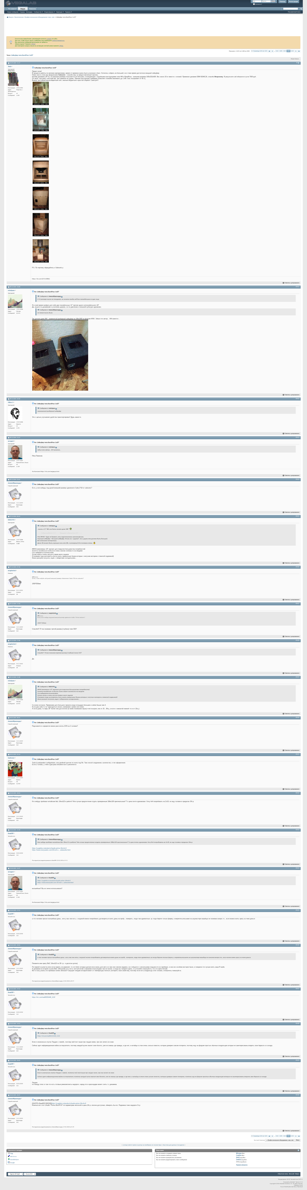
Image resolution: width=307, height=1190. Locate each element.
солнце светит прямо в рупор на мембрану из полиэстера (142, 1145)
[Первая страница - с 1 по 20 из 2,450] (269, 51)
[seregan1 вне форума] (15, 452)
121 (284, 51)
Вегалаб (291, 1174)
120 (281, 51)
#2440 (297, 1095)
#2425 (297, 516)
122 (288, 51)
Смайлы (239, 1155)
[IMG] (238, 1157)
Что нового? (12, 9)
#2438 (297, 1023)
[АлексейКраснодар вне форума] (15, 494)
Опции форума (48, 12)
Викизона (32, 9)
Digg (11, 1153)
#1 (297, 63)
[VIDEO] (238, 1160)
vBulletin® (292, 1182)
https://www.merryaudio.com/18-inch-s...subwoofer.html (51, 850)
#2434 (297, 868)
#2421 (297, 286)
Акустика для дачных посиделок (173, 1145)
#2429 (297, 677)
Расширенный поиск (294, 12)
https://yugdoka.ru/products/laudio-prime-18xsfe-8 (49, 848)
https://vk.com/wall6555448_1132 (43, 997)
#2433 (297, 829)
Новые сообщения (12, 12)
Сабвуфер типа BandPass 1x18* (22, 55)
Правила (67, 12)
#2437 (297, 988)
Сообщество (37, 12)
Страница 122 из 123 (260, 51)
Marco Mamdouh (298, 1186)
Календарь (29, 12)
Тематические (18, 17)
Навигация (59, 12)
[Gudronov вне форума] (15, 769)
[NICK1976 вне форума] (15, 531)
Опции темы (294, 59)
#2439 (297, 1060)
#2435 (297, 910)
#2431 (297, 754)
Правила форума (241, 1165)
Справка (22, 12)
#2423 (297, 437)
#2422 (297, 398)
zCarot (301, 1185)
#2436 (297, 945)
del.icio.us (13, 1156)
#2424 (297, 479)
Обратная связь (283, 1174)
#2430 (297, 717)
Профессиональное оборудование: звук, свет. (40, 17)
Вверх (297, 1140)
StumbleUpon (14, 1159)
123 (292, 51)
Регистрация (293, 1)
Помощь (282, 1)
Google (12, 1163)
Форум (22, 9)
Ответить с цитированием (292, 283)
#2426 (297, 567)
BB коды (239, 1153)
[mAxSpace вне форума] (15, 301)
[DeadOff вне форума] (15, 844)
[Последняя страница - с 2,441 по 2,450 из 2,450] (298, 51)
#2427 (297, 603)
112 (277, 51)
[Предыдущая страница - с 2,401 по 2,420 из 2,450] (272, 51)
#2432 (297, 793)
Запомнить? (258, 4)
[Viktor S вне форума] (15, 413)
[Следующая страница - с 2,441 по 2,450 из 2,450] (295, 51)
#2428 (297, 640)
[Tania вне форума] (13, 79)
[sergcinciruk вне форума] (15, 582)
